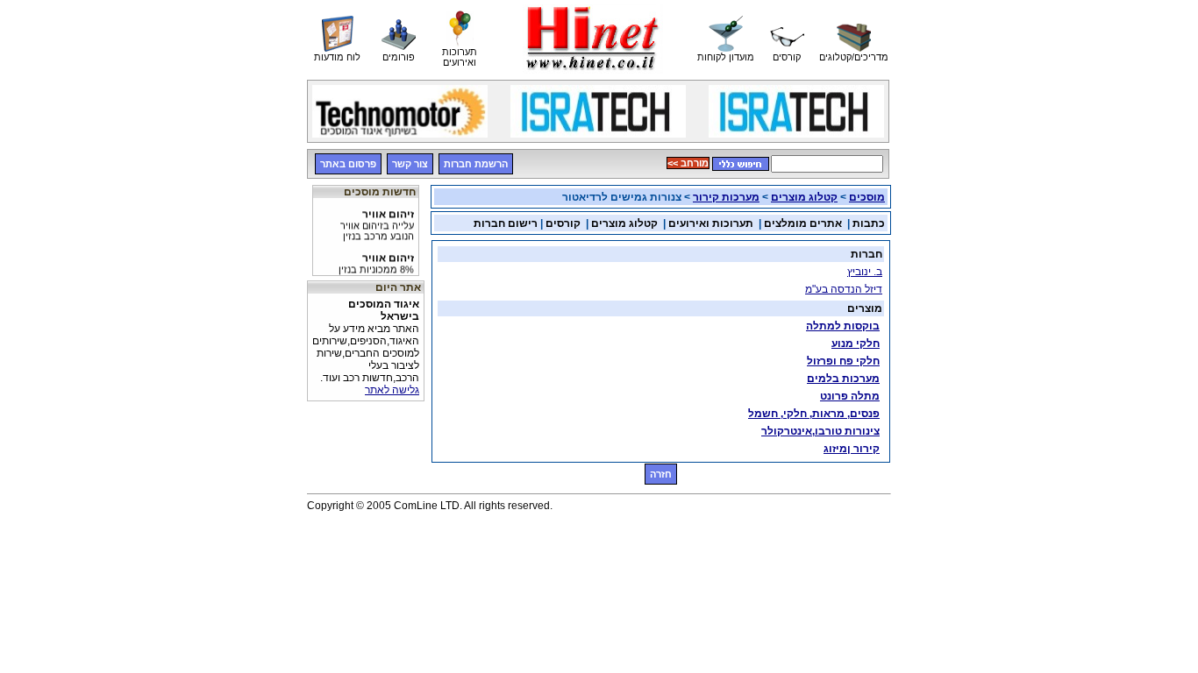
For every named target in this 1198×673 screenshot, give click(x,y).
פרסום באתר (348, 164)
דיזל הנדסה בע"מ (843, 289)
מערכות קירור (726, 197)
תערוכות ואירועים (710, 223)
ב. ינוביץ (864, 272)
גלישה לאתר (392, 390)
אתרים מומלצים (803, 223)
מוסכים (867, 197)
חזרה (661, 474)
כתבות (868, 223)
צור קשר (410, 164)
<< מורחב (688, 163)
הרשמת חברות (476, 164)
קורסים (563, 223)
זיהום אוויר (377, 221)
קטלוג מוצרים (804, 197)
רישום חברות (506, 223)
